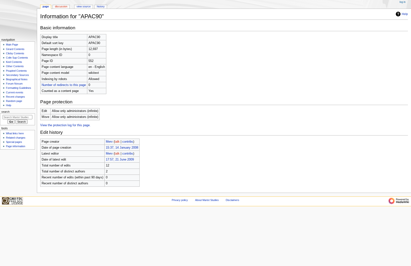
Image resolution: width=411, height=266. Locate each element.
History (101, 6)
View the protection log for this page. (65, 125)
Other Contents (15, 66)
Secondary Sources (17, 75)
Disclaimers (232, 200)
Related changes (15, 137)
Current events (14, 92)
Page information (15, 146)
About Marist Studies (207, 200)
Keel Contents (14, 61)
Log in (403, 1)
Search (5, 111)
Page (46, 6)
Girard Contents (15, 49)
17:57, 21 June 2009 (120, 159)
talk (117, 141)
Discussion (61, 6)
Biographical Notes (17, 79)
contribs (127, 141)
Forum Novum (14, 83)
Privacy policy (180, 200)
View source (84, 6)
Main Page (12, 44)
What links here (15, 133)
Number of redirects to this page (64, 85)
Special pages (14, 142)
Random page (14, 101)
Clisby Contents (15, 53)
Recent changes (15, 96)
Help (405, 14)
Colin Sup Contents (17, 57)
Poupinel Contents (16, 70)
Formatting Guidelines (18, 87)
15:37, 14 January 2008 (122, 147)
